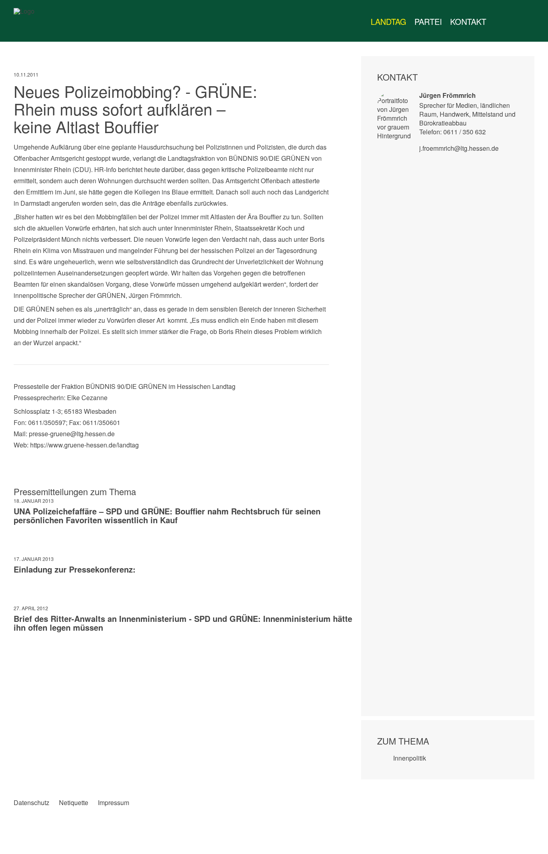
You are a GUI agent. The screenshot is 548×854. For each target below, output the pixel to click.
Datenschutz (31, 802)
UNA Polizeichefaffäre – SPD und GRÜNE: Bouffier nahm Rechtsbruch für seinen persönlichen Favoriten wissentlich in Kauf (167, 515)
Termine (514, 22)
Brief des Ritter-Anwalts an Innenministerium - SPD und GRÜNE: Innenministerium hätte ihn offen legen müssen (183, 623)
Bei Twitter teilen (36, 656)
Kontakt (468, 21)
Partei (428, 21)
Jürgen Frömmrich (447, 95)
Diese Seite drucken (323, 656)
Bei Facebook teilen (20, 656)
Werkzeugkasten (498, 22)
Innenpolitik (409, 758)
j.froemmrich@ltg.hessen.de (459, 148)
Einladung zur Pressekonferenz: (75, 569)
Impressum (113, 802)
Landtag (388, 21)
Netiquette (73, 802)
